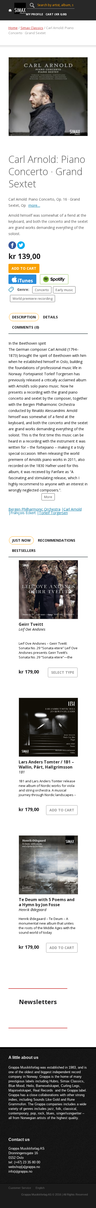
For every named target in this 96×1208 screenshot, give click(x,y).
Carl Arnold (72, 509)
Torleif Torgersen (53, 512)
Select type (62, 672)
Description (24, 317)
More (48, 497)
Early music (64, 290)
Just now (21, 540)
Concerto (42, 290)
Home (13, 27)
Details (50, 317)
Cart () (56, 14)
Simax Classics (31, 27)
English (40, 1187)
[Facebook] (12, 245)
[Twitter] (21, 245)
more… (34, 205)
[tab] (24, 317)
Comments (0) (25, 327)
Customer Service (19, 1187)
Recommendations (56, 540)
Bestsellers (24, 550)
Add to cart (24, 268)
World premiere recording (32, 298)
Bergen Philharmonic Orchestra (34, 509)
